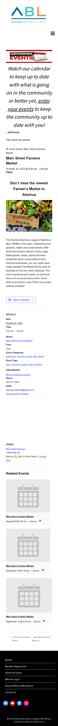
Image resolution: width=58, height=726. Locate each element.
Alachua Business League (18, 374)
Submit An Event (13, 672)
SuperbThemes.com (34, 721)
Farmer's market (19, 364)
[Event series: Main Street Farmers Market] (40, 521)
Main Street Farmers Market (19, 340)
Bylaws (8, 659)
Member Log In (12, 679)
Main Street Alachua (15, 448)
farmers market (25, 356)
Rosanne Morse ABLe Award (19, 685)
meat (31, 364)
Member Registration (16, 666)
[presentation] (28, 495)
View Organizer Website (17, 393)
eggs (8, 364)
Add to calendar (21, 299)
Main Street (38, 356)
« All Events (12, 132)
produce (38, 364)
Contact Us (10, 692)
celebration (11, 356)
